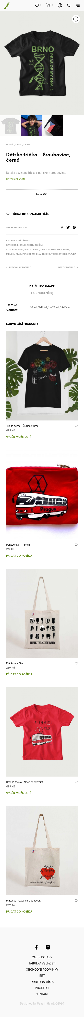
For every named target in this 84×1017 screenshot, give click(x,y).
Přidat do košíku (19, 556)
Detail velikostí (15, 179)
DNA (53, 250)
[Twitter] (69, 228)
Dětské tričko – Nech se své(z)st (24, 782)
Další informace (42, 286)
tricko (46, 254)
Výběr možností (18, 437)
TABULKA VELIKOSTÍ (42, 963)
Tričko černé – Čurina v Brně (22, 425)
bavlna (18, 250)
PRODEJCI (42, 988)
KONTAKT (42, 994)
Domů (9, 145)
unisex (63, 254)
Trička (39, 245)
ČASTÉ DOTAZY (42, 957)
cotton (45, 250)
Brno (28, 145)
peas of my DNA (31, 254)
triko (54, 254)
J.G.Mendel (63, 250)
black (28, 250)
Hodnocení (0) (42, 293)
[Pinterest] (75, 228)
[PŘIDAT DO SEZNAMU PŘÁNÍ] (76, 426)
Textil (30, 245)
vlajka (72, 254)
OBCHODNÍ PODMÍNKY (42, 969)
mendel (10, 254)
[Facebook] (63, 228)
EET (42, 975)
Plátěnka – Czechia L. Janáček (23, 900)
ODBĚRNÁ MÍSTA (42, 981)
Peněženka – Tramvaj (18, 544)
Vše (19, 145)
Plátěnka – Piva (14, 663)
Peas (18, 254)
